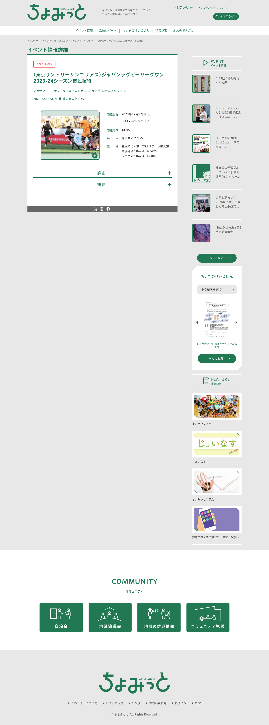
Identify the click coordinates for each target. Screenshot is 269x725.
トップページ (33, 41)
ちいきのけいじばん (136, 30)
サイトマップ (114, 703)
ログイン (180, 703)
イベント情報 (84, 30)
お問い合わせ (185, 7)
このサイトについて (214, 7)
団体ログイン (228, 16)
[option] (70, 137)
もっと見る (216, 358)
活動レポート (108, 30)
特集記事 (161, 30)
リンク (136, 703)
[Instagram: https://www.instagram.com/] (101, 209)
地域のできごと (183, 30)
